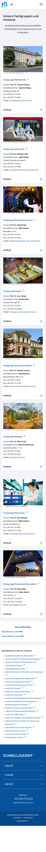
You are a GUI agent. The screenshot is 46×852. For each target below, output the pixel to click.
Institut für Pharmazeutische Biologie (20, 711)
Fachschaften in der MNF (13, 636)
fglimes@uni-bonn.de (17, 605)
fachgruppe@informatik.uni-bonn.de (23, 170)
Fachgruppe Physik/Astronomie (18, 220)
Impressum (17, 818)
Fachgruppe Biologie (12, 436)
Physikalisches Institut (14, 737)
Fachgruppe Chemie (12, 291)
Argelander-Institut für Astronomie (19, 656)
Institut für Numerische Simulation (19, 708)
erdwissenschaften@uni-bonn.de (22, 386)
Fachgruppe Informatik (13, 149)
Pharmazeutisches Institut (15, 734)
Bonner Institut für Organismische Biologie (22, 659)
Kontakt (23, 795)
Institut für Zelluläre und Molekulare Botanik (22, 718)
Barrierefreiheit (22, 821)
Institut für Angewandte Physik (17, 682)
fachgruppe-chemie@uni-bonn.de (22, 312)
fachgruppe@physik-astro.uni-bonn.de (24, 241)
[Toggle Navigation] (41, 4)
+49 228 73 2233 (23, 798)
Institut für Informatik (14, 695)
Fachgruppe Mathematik (14, 79)
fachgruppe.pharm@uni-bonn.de (22, 534)
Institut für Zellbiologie (14, 714)
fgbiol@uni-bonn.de (17, 457)
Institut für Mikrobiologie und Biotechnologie (23, 698)
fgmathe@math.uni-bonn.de (20, 101)
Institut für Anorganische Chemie (18, 685)
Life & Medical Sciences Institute (18, 727)
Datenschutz (28, 818)
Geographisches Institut (15, 669)
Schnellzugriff (18, 755)
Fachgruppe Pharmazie (14, 513)
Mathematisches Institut (15, 731)
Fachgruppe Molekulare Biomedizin (19, 584)
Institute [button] (7, 109)
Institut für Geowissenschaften (17, 692)
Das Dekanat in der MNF (12, 631)
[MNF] (4, 4)
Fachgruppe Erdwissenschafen (17, 365)
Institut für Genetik (12, 688)
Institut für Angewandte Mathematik (19, 678)
